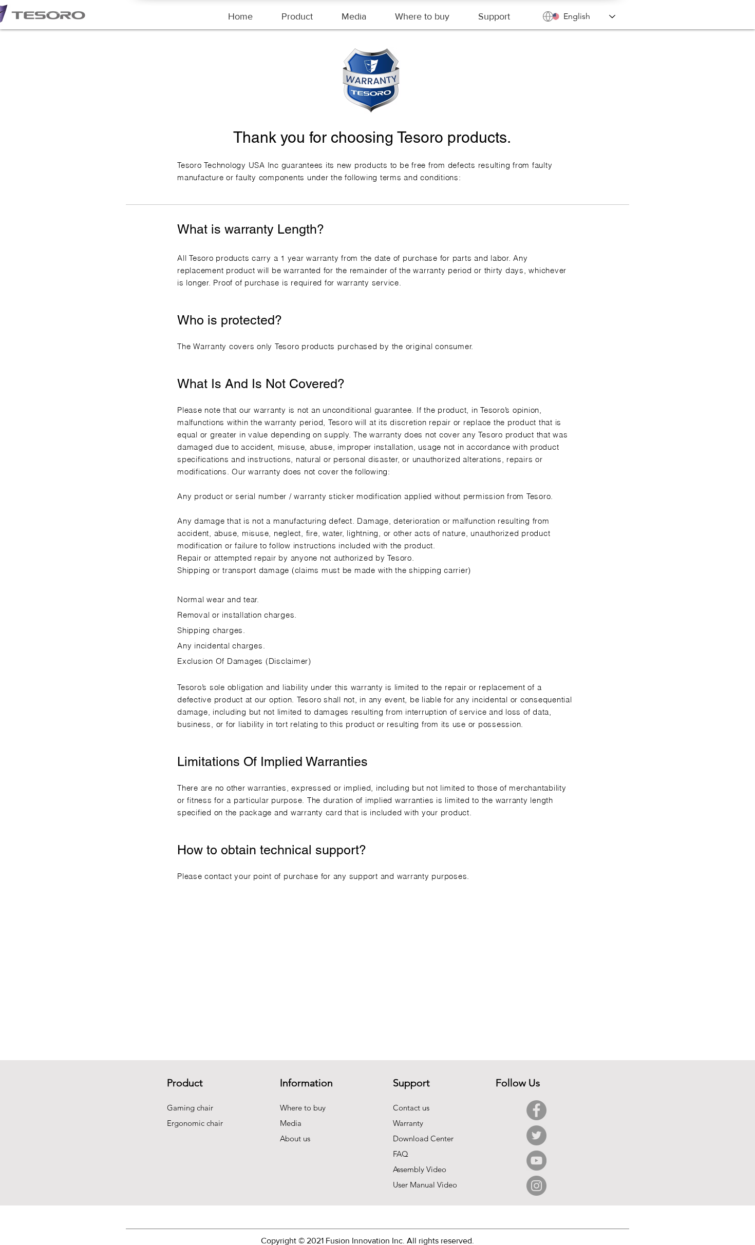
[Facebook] (536, 1110)
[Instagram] (536, 1186)
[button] (297, 16)
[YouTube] (536, 1161)
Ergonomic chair (195, 1123)
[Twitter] (536, 1135)
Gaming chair (190, 1108)
